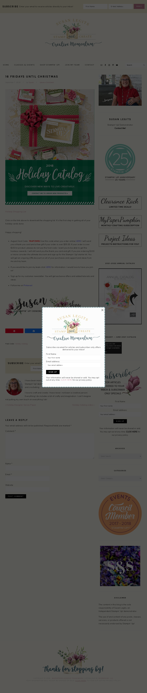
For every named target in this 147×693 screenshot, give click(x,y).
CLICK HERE (66, 380)
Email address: (53, 361)
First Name (51, 354)
